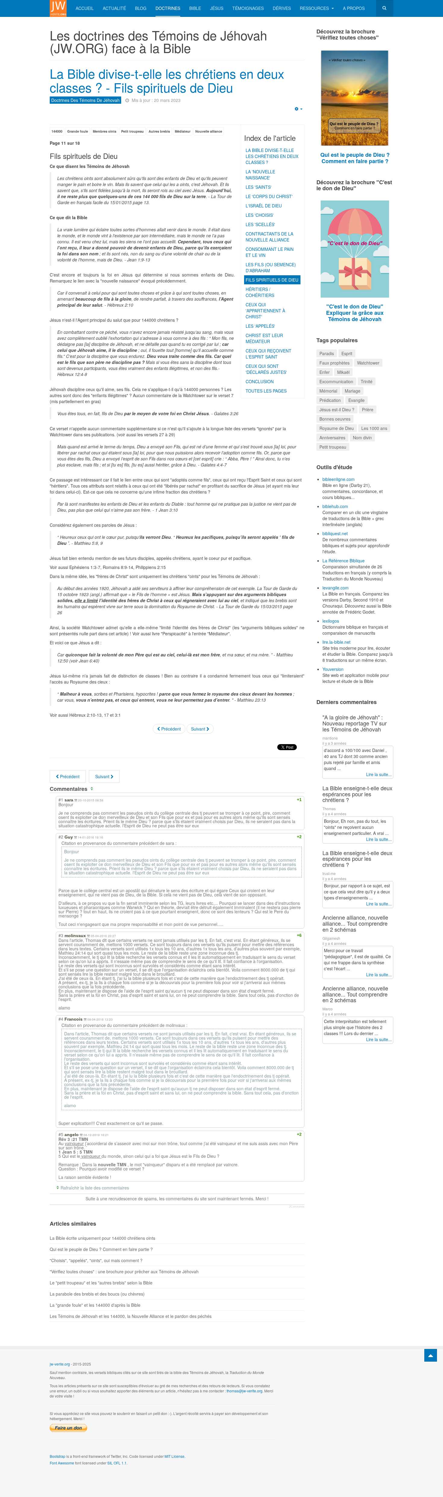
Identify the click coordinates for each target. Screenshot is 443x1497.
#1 (60, 800)
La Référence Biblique (343, 560)
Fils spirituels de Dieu (272, 280)
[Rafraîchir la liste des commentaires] (92, 789)
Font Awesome (62, 1462)
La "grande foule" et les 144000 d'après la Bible (95, 1305)
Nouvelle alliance (208, 131)
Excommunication (336, 381)
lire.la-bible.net (336, 642)
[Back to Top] (430, 1355)
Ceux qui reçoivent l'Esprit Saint (268, 354)
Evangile (356, 400)
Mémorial (328, 391)
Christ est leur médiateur (264, 338)
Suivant (198, 729)
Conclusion (260, 381)
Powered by (365, 1368)
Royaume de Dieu (336, 428)
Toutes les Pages (266, 391)
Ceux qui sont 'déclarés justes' (266, 369)
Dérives (282, 8)
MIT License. (175, 1456)
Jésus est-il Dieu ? (336, 409)
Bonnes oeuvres (334, 419)
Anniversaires (332, 437)
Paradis (326, 353)
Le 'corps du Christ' (269, 196)
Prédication (330, 400)
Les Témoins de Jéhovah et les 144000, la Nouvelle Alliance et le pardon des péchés (131, 1316)
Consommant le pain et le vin (270, 252)
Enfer (324, 372)
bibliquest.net (335, 533)
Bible (195, 8)
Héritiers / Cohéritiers (260, 292)
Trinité (366, 381)
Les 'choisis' (260, 215)
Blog (140, 8)
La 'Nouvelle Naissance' (260, 175)
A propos (354, 8)
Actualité (114, 8)
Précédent (170, 729)
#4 (60, 1019)
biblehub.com (335, 506)
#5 (60, 1134)
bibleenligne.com (338, 479)
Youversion (333, 669)
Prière (367, 409)
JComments (296, 1206)
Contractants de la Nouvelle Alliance (269, 237)
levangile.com (335, 588)
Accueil (85, 8)
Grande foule (77, 131)
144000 (57, 131)
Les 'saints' (259, 187)
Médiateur (182, 131)
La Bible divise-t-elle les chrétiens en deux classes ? (272, 156)
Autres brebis (159, 131)
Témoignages (248, 8)
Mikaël (343, 372)
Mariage (352, 391)
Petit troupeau (132, 131)
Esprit (346, 353)
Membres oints (104, 131)
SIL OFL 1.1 (117, 1462)
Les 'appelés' (260, 326)
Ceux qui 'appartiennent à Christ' (265, 311)
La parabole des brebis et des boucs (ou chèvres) (97, 1294)
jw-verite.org (60, 1363)
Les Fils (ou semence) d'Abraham (271, 267)
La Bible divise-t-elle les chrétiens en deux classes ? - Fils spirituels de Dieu (167, 80)
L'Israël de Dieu (264, 206)
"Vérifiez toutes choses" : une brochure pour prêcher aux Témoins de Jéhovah (124, 1271)
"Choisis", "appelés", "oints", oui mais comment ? (96, 1260)
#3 (60, 935)
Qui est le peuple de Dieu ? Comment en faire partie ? (101, 1249)
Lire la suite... (379, 774)
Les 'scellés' (260, 224)
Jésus (216, 8)
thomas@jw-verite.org (244, 1390)
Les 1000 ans (374, 428)
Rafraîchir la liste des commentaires (95, 1188)
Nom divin (362, 437)
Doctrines (168, 8)
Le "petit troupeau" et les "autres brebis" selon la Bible (101, 1283)
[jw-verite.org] (58, 8)
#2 (60, 837)
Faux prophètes (334, 363)
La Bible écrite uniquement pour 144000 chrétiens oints (102, 1238)
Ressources (315, 8)
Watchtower (368, 363)
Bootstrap (57, 1456)
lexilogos (330, 621)
